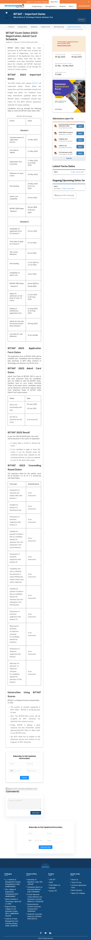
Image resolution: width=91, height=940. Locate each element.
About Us (74, 879)
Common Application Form (78, 886)
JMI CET (52, 879)
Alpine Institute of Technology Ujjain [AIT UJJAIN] (13, 901)
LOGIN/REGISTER (84, 6)
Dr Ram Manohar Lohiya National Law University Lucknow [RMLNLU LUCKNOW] (35, 898)
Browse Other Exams (64, 45)
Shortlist (81, 19)
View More (45, 867)
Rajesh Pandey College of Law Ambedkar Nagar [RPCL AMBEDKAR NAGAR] (12, 911)
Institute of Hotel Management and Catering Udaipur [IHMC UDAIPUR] (11, 922)
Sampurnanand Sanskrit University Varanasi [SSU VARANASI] (34, 907)
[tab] (8, 26)
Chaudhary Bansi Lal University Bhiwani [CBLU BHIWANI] (34, 889)
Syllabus (34, 27)
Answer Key (22, 27)
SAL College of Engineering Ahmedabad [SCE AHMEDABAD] (11, 892)
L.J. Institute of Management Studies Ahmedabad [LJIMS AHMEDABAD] (13, 883)
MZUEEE (52, 888)
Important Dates (74, 27)
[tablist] (45, 27)
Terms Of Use (76, 882)
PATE (51, 882)
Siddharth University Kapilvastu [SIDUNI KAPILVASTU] (34, 916)
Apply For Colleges (78, 893)
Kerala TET (53, 891)
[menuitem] (37, 6)
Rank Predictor (76, 890)
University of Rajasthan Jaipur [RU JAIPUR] (35, 882)
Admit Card (45, 27)
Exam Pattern (8, 27)
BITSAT (35, 83)
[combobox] (33, 771)
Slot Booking (59, 27)
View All (68, 158)
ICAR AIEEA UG (54, 885)
